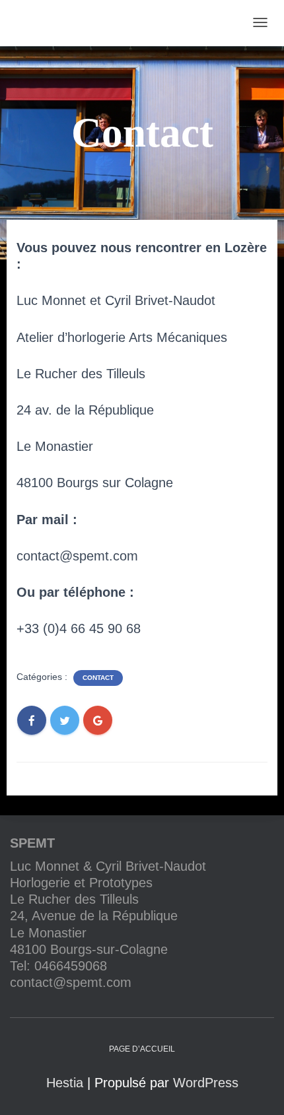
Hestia (64, 1082)
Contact (98, 677)
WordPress (205, 1082)
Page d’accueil (142, 1049)
